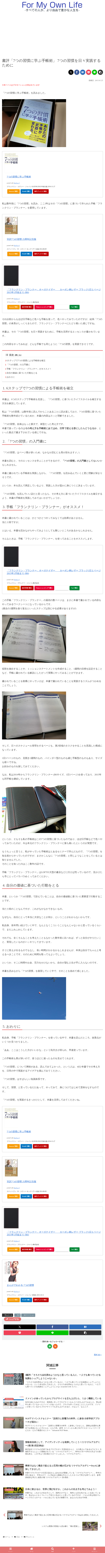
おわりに (11, 377)
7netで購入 (74, 307)
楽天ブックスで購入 (40, 191)
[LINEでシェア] (94, 72)
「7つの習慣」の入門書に (18, 365)
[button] (100, 72)
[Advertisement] (52, 33)
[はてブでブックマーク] (82, 72)
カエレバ (17, 298)
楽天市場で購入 (27, 307)
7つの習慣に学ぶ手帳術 (19, 176)
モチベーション (29, 1315)
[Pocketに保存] (88, 72)
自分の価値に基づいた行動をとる (22, 373)
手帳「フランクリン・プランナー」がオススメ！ (29, 369)
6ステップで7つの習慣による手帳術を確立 (26, 360)
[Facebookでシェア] (76, 72)
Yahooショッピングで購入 (44, 307)
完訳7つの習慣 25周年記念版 (21, 239)
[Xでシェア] (71, 72)
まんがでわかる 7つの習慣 (20, 1285)
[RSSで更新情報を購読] (55, 1346)
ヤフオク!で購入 (62, 307)
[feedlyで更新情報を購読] (49, 1346)
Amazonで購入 (13, 191)
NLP (18, 1315)
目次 (11, 355)
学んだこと (8, 1315)
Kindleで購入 (26, 191)
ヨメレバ (17, 183)
